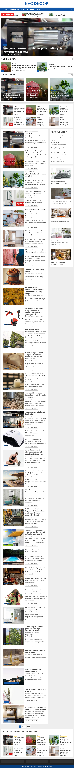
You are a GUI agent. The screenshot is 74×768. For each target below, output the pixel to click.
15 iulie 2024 (35, 477)
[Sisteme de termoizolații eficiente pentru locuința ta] (13, 257)
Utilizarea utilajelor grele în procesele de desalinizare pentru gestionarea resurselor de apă (36, 512)
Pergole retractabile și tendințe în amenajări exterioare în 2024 (34, 473)
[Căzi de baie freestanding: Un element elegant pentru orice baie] (13, 497)
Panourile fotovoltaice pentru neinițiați (33, 670)
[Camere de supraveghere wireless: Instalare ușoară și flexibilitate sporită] (13, 537)
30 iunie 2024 (35, 536)
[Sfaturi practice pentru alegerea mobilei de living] (61, 213)
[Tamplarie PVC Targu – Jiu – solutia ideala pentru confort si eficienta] (8, 121)
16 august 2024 (35, 437)
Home (6, 9)
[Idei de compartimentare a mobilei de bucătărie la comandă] (54, 121)
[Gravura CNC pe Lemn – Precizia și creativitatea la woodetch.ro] (13, 400)
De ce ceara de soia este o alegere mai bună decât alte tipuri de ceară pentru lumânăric (35, 377)
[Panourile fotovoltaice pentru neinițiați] (13, 676)
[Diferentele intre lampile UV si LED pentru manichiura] (13, 438)
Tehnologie (7, 407)
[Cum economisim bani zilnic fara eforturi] (13, 657)
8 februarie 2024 (36, 693)
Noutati (4, 45)
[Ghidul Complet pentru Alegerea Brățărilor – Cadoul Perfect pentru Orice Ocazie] (13, 361)
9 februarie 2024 (36, 673)
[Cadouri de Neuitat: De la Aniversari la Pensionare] (13, 596)
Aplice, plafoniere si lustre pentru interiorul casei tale (35, 708)
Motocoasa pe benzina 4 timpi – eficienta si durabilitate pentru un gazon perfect (34, 312)
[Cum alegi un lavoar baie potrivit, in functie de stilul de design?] (61, 193)
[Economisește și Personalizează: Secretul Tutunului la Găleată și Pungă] (13, 296)
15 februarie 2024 (36, 654)
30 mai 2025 (34, 218)
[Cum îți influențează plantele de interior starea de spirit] (42, 67)
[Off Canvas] (2, 9)
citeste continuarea (31, 147)
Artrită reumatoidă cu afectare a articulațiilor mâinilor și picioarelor (34, 452)
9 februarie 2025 (36, 317)
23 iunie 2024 (35, 576)
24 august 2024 (35, 416)
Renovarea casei (55, 90)
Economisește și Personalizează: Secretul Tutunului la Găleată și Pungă (34, 291)
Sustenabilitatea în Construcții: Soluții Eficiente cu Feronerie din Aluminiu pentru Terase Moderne (35, 333)
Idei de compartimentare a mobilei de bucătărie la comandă (65, 123)
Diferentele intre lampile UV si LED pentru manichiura (35, 433)
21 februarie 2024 (36, 637)
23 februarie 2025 (36, 273)
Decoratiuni (30, 9)
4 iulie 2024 (34, 517)
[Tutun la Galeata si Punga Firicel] (13, 276)
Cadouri (39, 9)
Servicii (6, 524)
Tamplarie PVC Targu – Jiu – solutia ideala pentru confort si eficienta (61, 95)
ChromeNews (41, 766)
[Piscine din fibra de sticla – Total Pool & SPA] (13, 556)
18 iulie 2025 (52, 70)
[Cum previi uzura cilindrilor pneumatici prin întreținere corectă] (8, 110)
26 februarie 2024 (36, 612)
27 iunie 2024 (35, 554)
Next (28, 726)
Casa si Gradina (14, 9)
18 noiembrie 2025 (13, 54)
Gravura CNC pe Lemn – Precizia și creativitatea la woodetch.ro (35, 395)
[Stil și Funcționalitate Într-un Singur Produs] (13, 615)
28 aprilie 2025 (35, 237)
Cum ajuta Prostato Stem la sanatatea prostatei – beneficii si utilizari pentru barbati (42, 124)
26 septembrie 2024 (36, 399)
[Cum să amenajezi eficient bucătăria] (13, 419)
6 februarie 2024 (37, 711)
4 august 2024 (35, 456)
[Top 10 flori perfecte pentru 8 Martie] (13, 695)
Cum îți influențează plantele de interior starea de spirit (37, 95)
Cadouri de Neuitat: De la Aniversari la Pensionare (34, 591)
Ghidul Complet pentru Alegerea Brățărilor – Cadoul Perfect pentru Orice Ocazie (34, 356)
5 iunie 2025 (60, 99)
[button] (72, 9)
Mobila (23, 9)
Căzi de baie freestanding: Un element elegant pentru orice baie (35, 492)
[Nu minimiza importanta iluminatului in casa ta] (61, 254)
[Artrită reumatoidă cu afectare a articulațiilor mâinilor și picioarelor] (13, 458)
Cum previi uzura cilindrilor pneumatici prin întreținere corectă (19, 111)
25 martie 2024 (35, 594)
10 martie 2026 (35, 138)
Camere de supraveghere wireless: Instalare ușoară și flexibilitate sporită (35, 532)
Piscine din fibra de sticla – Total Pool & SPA (35, 551)
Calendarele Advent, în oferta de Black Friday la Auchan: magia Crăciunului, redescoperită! (34, 50)
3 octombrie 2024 (36, 382)
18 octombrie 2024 (36, 361)
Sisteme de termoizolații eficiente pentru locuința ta (35, 251)
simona (5, 54)
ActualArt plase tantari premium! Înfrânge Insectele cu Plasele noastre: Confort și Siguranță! (34, 631)
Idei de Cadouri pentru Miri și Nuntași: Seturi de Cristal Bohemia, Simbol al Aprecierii (35, 571)
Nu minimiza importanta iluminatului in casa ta (58, 263)
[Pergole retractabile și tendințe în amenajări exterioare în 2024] (13, 478)
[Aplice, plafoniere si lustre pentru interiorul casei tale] (13, 714)
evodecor (28, 711)
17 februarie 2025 (36, 295)
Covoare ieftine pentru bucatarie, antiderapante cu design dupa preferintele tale (60, 242)
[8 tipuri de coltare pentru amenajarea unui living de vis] (61, 173)
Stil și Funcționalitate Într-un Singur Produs (35, 609)
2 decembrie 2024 (36, 338)
